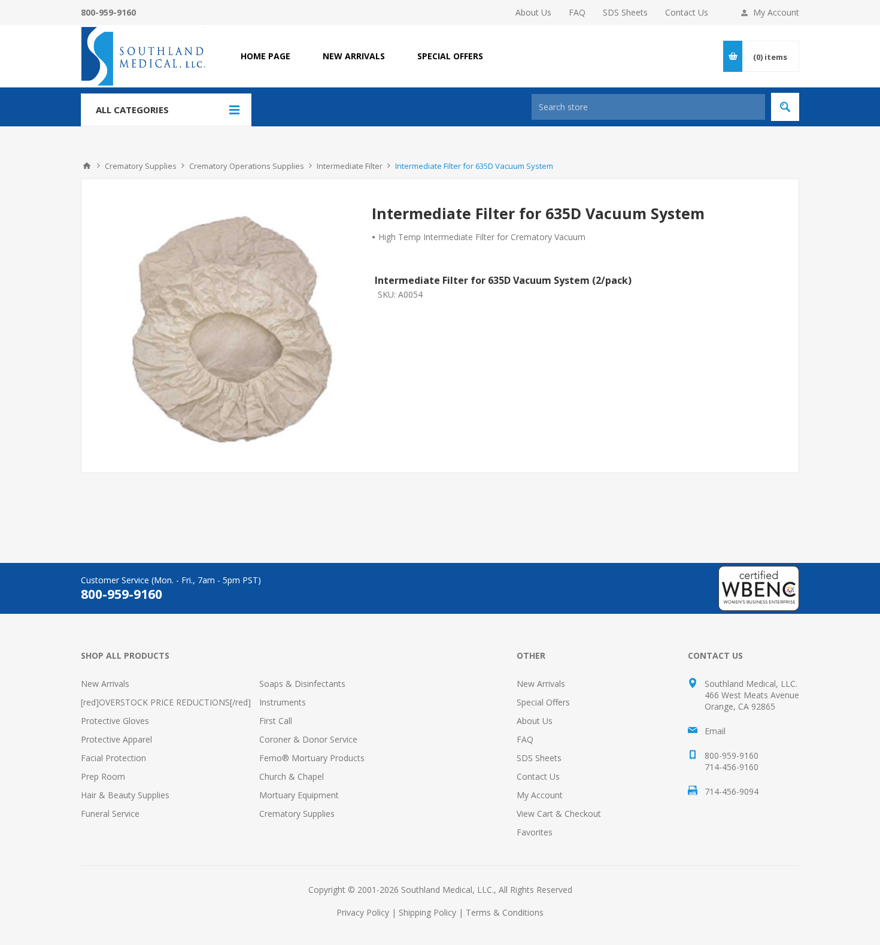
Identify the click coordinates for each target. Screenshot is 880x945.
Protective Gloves (115, 720)
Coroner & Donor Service (308, 739)
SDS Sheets (625, 12)
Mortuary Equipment (299, 795)
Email (715, 731)
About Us (533, 12)
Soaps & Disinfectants (302, 683)
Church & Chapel (291, 776)
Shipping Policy (427, 912)
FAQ (577, 12)
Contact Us (686, 12)
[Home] (87, 165)
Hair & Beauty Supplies (125, 795)
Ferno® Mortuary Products (312, 758)
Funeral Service (110, 813)
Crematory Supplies (297, 813)
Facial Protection (113, 758)
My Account (776, 12)
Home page (265, 56)
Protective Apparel (116, 739)
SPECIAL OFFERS (450, 56)
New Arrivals (105, 683)
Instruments (282, 702)
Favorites (535, 832)
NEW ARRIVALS (354, 56)
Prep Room (103, 776)
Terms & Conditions (505, 912)
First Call (275, 720)
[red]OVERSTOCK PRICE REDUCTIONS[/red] (166, 702)
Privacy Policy (362, 912)
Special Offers (543, 702)
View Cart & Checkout (559, 813)
